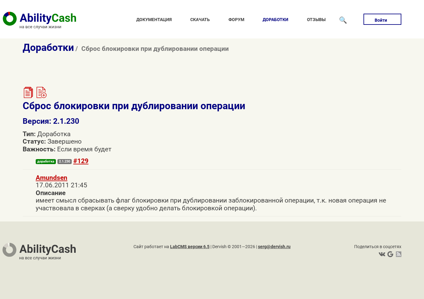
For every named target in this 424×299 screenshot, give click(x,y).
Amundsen (51, 177)
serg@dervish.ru (274, 246)
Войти (381, 20)
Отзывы (316, 19)
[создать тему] (41, 96)
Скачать (200, 19)
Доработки (275, 19)
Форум (236, 19)
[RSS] (397, 254)
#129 (80, 161)
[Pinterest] (390, 254)
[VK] (382, 254)
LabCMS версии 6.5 (190, 246)
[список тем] (28, 96)
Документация (154, 19)
